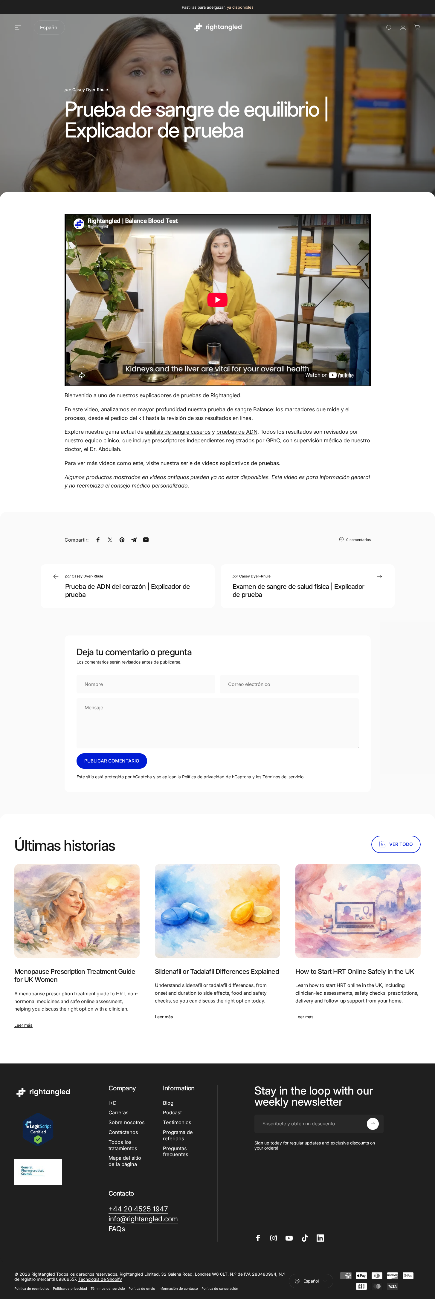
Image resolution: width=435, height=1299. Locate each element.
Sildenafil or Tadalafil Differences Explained (217, 971)
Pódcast (172, 1112)
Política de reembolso (31, 1288)
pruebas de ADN (236, 432)
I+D (113, 1103)
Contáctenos (123, 1132)
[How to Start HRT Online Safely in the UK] (358, 911)
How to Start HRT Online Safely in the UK (354, 971)
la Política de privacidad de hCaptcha (215, 776)
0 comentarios (358, 539)
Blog (168, 1103)
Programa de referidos (178, 1135)
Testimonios (177, 1122)
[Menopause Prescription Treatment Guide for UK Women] (77, 911)
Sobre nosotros (127, 1122)
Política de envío (142, 1288)
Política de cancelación (220, 1288)
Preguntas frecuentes (175, 1151)
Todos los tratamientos (123, 1145)
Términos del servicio (108, 1288)
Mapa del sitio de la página (125, 1161)
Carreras (119, 1112)
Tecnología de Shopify (100, 1279)
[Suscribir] (373, 1124)
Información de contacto (178, 1288)
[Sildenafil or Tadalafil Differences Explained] (217, 911)
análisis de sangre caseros (177, 432)
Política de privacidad (70, 1288)
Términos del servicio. (283, 776)
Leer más (23, 1025)
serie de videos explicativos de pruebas (230, 463)
